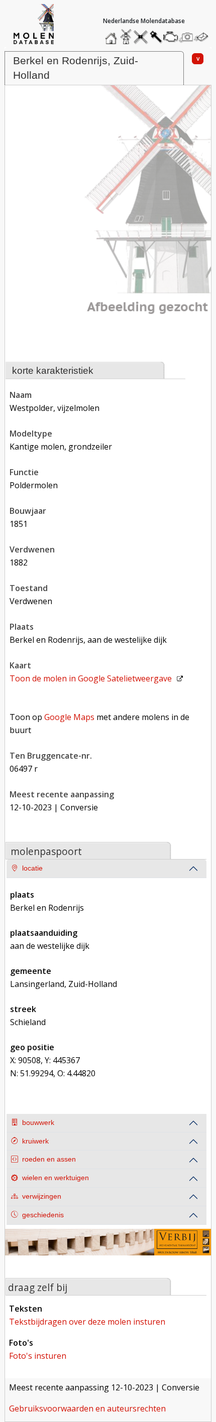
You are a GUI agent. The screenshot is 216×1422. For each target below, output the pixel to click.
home (112, 34)
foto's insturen (37, 1355)
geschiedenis (43, 1215)
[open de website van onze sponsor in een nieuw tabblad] (108, 1248)
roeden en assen (49, 1159)
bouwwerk (38, 1122)
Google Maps (69, 717)
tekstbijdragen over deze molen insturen (87, 1321)
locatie (32, 868)
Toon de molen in (91, 678)
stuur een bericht (203, 37)
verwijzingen (41, 1196)
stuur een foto (186, 37)
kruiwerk (35, 1141)
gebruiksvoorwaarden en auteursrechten (87, 1408)
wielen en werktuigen (55, 1178)
